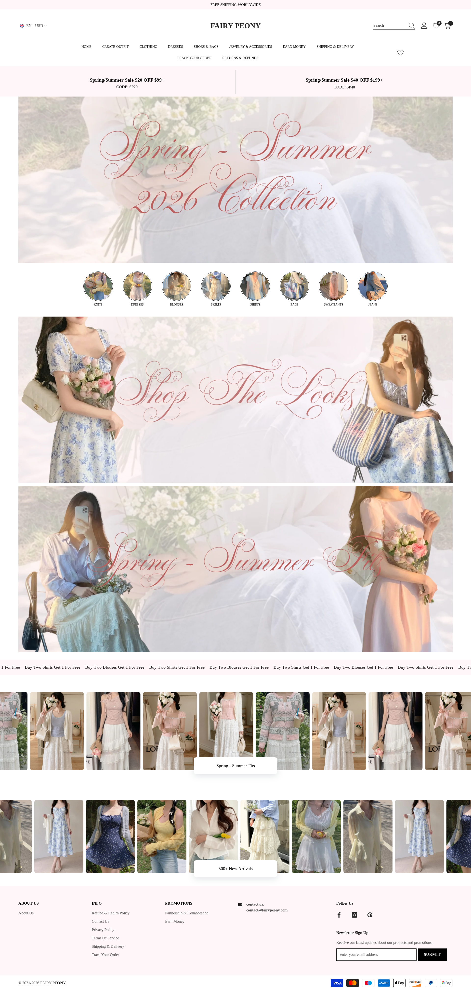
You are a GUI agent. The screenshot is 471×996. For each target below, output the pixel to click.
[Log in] (424, 26)
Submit (432, 954)
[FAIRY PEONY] (235, 180)
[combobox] (389, 25)
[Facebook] (339, 915)
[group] (98, 289)
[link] (127, 82)
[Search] (394, 26)
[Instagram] (354, 915)
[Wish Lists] (400, 52)
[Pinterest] (370, 915)
